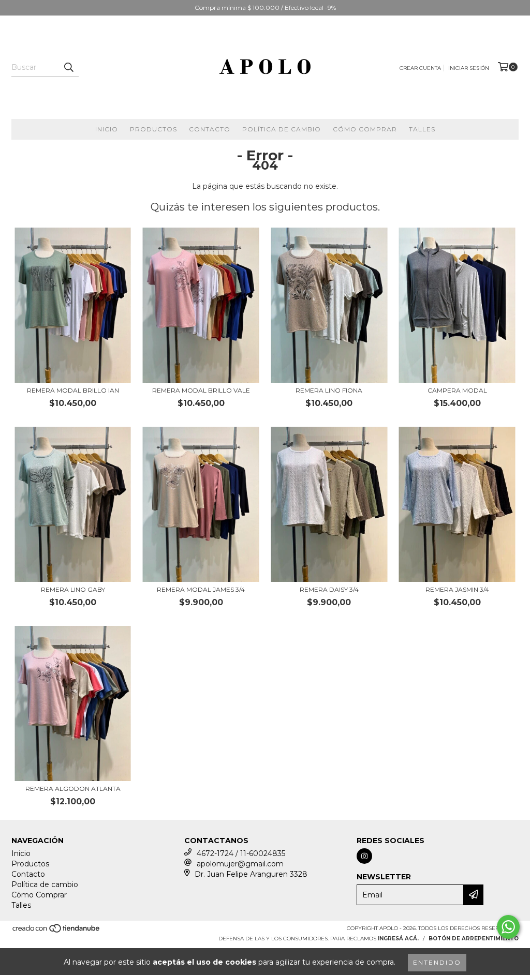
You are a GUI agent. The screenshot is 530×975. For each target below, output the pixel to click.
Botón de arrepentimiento (474, 938)
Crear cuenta (420, 68)
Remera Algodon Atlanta (73, 788)
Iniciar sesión (468, 68)
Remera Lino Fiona (329, 390)
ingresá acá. (398, 938)
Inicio (106, 129)
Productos (153, 129)
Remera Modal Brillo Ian (73, 390)
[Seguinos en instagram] (364, 856)
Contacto (209, 129)
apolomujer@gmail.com (240, 863)
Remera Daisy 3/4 (329, 589)
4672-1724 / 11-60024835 (241, 853)
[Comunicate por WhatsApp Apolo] (508, 927)
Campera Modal (457, 390)
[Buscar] (68, 67)
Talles (422, 129)
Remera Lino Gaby (73, 589)
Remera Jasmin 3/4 (457, 589)
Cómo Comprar (365, 129)
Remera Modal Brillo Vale (201, 390)
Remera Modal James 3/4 (201, 589)
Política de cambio (281, 129)
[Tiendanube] (56, 931)
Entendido (437, 962)
